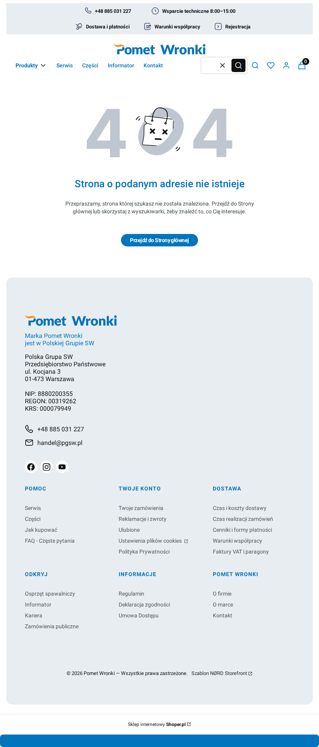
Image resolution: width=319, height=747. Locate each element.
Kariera (33, 615)
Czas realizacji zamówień (243, 519)
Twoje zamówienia (141, 508)
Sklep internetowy (157, 724)
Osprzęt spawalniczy (50, 594)
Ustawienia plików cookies (151, 541)
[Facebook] (31, 467)
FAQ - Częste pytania (50, 541)
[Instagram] (46, 467)
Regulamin (131, 594)
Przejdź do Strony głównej (159, 240)
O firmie (222, 594)
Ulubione (129, 530)
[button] (238, 65)
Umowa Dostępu (139, 615)
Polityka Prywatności (144, 551)
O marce (223, 604)
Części (32, 519)
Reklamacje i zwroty (143, 519)
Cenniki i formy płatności (242, 530)
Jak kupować (41, 530)
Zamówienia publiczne (52, 626)
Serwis (33, 508)
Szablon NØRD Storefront (219, 673)
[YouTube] (62, 467)
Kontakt (222, 615)
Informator (38, 604)
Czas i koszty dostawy (239, 508)
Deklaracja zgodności (144, 604)
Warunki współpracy (237, 541)
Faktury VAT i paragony (241, 551)
